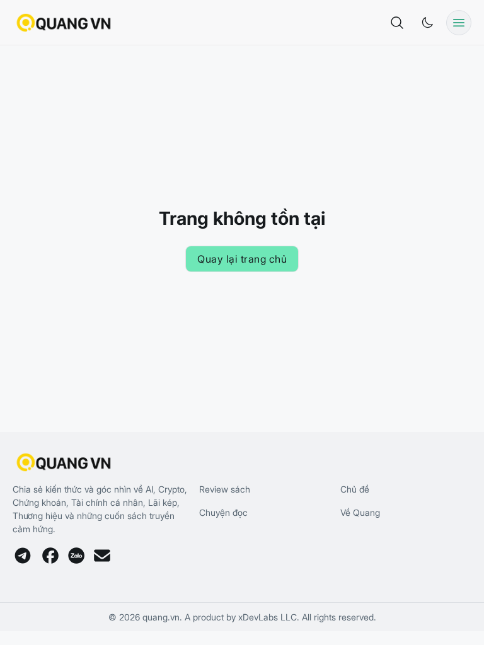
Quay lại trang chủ (242, 259)
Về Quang (360, 512)
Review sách (224, 489)
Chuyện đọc (223, 512)
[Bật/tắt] (427, 22)
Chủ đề (354, 489)
